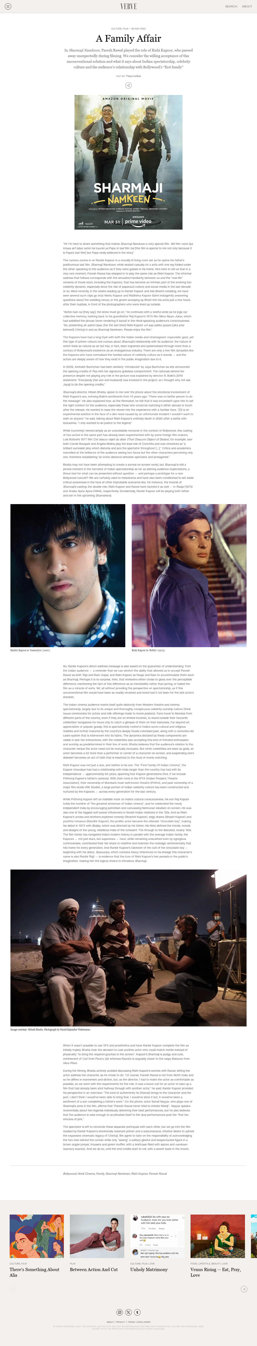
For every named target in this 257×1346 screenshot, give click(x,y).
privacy (120, 1322)
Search (231, 6)
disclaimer (144, 1322)
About (247, 6)
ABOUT (110, 1322)
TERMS (131, 1322)
